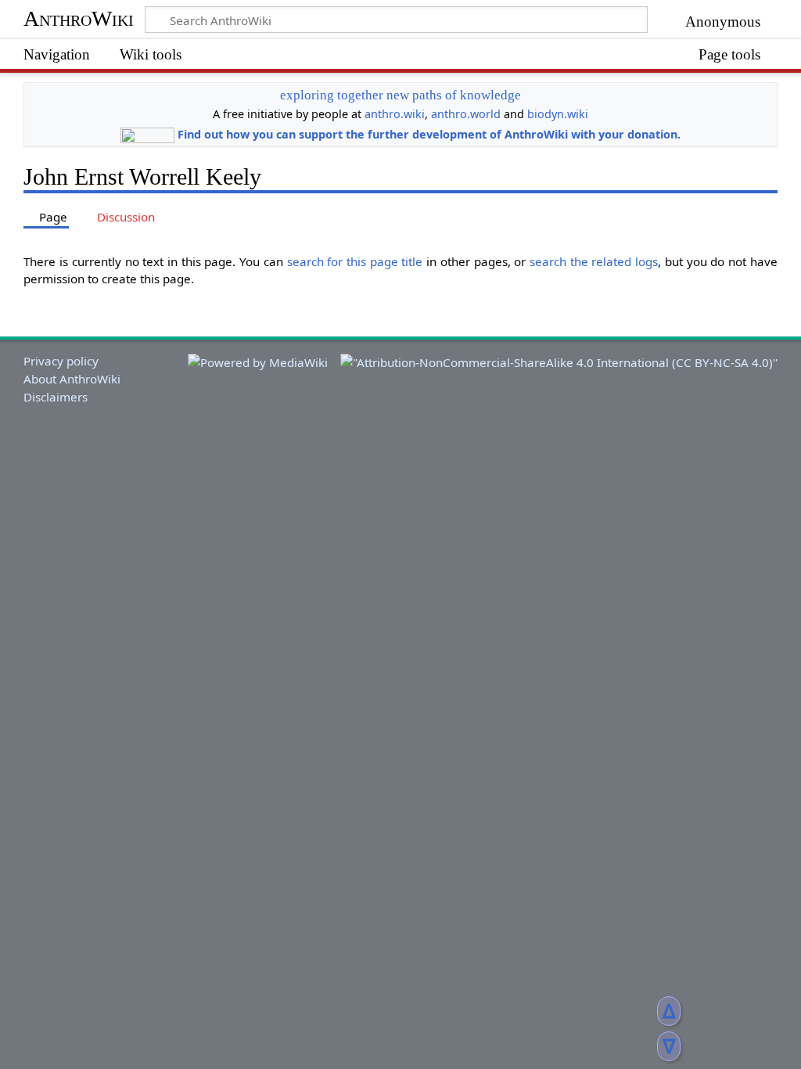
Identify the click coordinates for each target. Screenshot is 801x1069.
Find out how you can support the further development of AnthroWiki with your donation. (429, 134)
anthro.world (466, 113)
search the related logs (594, 261)
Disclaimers (55, 397)
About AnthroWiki (71, 379)
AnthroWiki (78, 18)
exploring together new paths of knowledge (400, 95)
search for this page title (355, 261)
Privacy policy (61, 361)
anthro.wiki (395, 113)
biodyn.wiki (557, 113)
